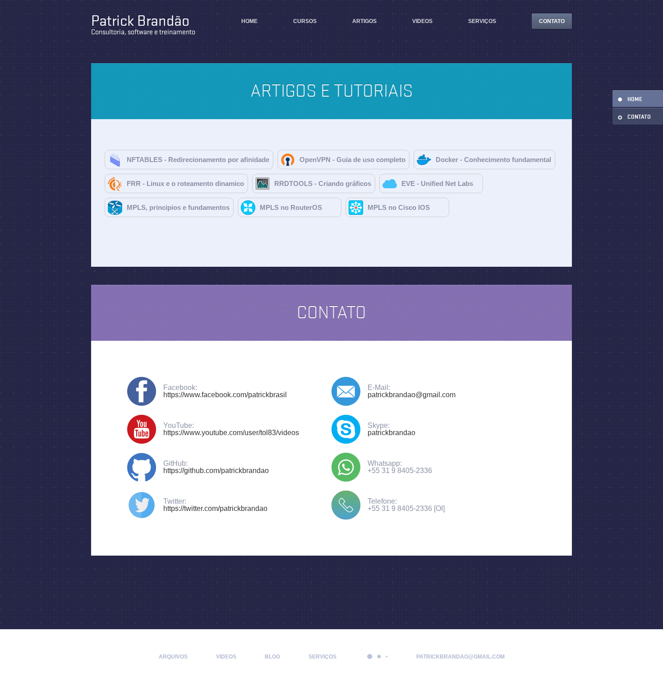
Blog (272, 656)
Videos (422, 21)
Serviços (482, 21)
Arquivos (173, 656)
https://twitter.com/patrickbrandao (215, 508)
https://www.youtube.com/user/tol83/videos (231, 432)
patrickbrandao (391, 432)
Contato (552, 21)
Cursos (305, 21)
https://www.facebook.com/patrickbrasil (225, 395)
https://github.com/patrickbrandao (216, 470)
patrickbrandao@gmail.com (412, 395)
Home (249, 21)
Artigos (364, 21)
